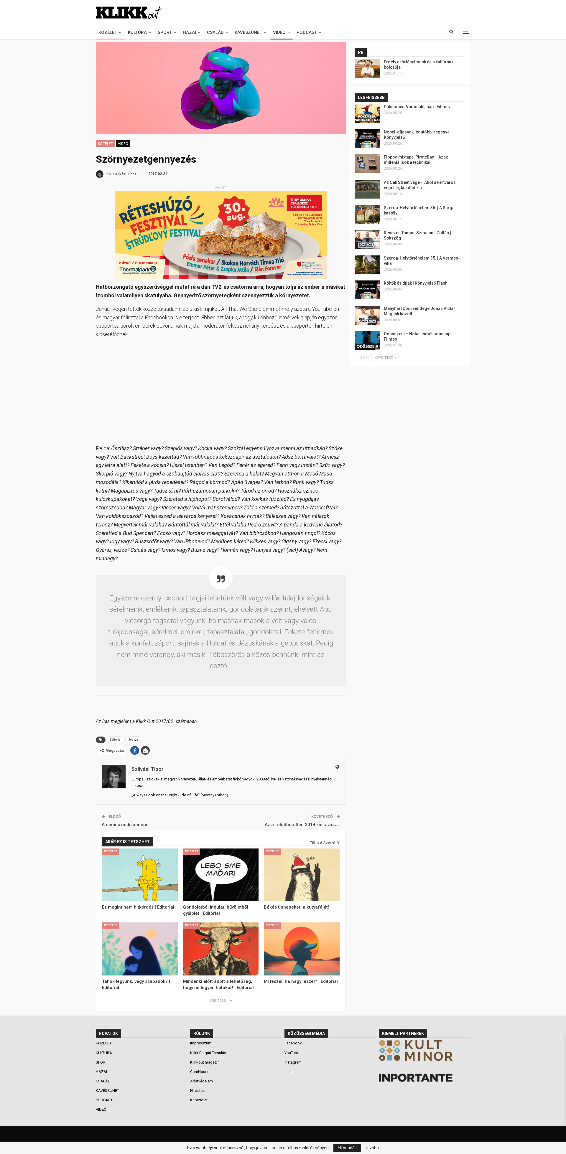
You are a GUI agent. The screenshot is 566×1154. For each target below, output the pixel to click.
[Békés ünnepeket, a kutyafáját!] (302, 875)
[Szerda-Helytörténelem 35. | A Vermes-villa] (367, 264)
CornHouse (199, 1071)
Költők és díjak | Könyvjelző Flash (415, 283)
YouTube (291, 1053)
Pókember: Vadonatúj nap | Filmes (417, 106)
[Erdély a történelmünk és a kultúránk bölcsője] (367, 68)
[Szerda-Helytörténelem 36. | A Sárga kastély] (367, 214)
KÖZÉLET (107, 32)
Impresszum (200, 1043)
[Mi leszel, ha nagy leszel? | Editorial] (302, 948)
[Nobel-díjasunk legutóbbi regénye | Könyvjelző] (367, 138)
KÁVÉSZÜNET (248, 32)
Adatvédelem (201, 1081)
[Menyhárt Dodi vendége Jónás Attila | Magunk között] (367, 315)
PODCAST (307, 32)
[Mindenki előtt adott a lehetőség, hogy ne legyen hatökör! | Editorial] (221, 948)
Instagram (293, 1062)
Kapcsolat (199, 1100)
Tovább (372, 1148)
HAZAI (189, 32)
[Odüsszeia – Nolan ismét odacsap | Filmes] (367, 340)
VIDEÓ (279, 32)
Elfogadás (347, 1147)
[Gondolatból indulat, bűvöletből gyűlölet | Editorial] (221, 875)
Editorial (115, 739)
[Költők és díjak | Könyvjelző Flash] (367, 289)
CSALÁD (215, 32)
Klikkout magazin (205, 1062)
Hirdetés (197, 1090)
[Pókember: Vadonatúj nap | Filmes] (367, 113)
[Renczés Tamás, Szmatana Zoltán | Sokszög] (367, 239)
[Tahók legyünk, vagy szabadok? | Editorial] (140, 948)
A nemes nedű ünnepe (125, 824)
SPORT (165, 32)
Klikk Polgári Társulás (208, 1053)
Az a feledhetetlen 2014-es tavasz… (302, 824)
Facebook (293, 1043)
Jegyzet (133, 739)
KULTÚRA (137, 32)
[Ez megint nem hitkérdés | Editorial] (140, 875)
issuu (289, 1071)
